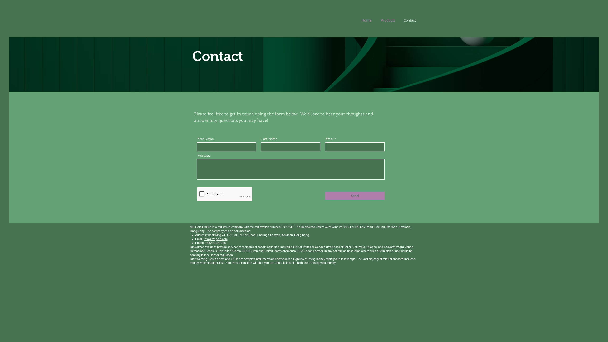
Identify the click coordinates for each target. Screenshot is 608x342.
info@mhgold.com (216, 239)
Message (204, 155)
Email (329, 138)
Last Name (269, 138)
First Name (205, 138)
